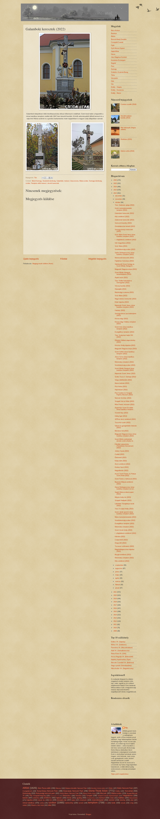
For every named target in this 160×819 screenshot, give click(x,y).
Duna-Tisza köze (98, 790)
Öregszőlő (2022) (120, 543)
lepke (73, 800)
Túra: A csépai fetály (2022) (124, 509)
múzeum (83, 800)
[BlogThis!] (45, 178)
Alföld (26, 788)
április (117, 578)
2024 (115, 187)
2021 (115, 592)
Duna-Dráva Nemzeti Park (47, 791)
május (117, 575)
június (117, 572)
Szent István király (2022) (123, 530)
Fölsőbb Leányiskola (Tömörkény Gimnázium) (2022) (124, 446)
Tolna (113, 75)
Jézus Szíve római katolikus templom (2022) (124, 357)
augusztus (119, 568)
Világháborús (128, 795)
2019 (115, 598)
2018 (115, 602)
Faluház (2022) (120, 310)
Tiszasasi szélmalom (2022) (124, 546)
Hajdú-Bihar (115, 51)
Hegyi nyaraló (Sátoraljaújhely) (121, 665)
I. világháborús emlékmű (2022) (125, 240)
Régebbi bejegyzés (97, 259)
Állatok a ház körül (37, 805)
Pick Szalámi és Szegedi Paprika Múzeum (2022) (124, 394)
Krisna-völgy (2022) (121, 318)
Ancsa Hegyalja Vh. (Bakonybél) (122, 656)
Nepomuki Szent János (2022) (125, 373)
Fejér (112, 45)
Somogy (114, 69)
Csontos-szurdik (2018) (128, 104)
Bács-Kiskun (115, 30)
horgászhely (91, 798)
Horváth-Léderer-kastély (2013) (126, 117)
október (118, 202)
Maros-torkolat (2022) (122, 383)
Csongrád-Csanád (117, 42)
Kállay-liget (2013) (121, 416)
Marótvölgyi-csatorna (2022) (124, 292)
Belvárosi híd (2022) (121, 431)
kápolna (30, 800)
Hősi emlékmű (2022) (122, 216)
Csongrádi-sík (27, 791)
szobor (28, 183)
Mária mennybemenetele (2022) (125, 517)
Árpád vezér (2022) (121, 277)
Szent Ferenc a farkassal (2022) (126, 479)
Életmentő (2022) (120, 457)
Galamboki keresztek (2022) (124, 213)
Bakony (58, 788)
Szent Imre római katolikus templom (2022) (124, 328)
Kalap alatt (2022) (121, 461)
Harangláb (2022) (120, 289)
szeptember (119, 565)
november (118, 199)
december (118, 196)
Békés (113, 36)
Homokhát (129, 791)
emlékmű (47, 798)
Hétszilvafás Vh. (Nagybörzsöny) (122, 668)
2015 (115, 611)
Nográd (113, 63)
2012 (115, 621)
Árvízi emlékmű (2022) (122, 464)
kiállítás (121, 798)
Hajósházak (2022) (121, 390)
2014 (115, 615)
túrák (113, 803)
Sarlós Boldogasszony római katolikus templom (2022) (124, 253)
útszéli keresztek (53, 183)
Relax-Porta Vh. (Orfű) (118, 653)
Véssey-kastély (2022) (122, 286)
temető (81, 803)
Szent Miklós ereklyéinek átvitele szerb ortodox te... (124, 440)
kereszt (66, 181)
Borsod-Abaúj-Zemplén (119, 39)
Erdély (117, 791)
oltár (131, 800)
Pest (112, 66)
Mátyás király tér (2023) (123, 497)
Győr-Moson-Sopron (118, 48)
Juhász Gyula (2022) (122, 451)
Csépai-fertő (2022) (121, 540)
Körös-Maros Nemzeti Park (69, 793)
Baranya (114, 33)
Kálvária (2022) (120, 536)
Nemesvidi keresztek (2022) (124, 258)
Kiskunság (27, 793)
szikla (42, 803)
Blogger (88, 814)
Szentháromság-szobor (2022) (125, 249)
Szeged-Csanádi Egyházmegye (108, 795)
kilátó (112, 798)
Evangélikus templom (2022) (124, 332)
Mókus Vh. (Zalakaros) (119, 645)
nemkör (112, 800)
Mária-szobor (83, 181)
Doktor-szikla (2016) (127, 151)
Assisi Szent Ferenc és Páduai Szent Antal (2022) (125, 474)
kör (50, 800)
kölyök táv (41, 800)
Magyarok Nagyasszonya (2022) (126, 269)
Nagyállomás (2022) (121, 470)
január (117, 588)
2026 (115, 180)
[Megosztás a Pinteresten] (52, 178)
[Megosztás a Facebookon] (49, 178)
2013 (115, 618)
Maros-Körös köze (89, 793)
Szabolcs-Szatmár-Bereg (119, 72)
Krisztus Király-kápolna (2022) (125, 345)
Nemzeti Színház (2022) (123, 398)
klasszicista (74, 181)
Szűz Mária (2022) (121, 246)
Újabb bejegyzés (31, 259)
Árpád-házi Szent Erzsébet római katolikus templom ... (125, 408)
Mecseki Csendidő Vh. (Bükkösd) (122, 662)
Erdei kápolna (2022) (122, 302)
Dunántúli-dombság (49, 181)
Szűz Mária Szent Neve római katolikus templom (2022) (125, 235)
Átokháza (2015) (126, 139)
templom (93, 802)
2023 (115, 190)
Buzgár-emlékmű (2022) (123, 554)
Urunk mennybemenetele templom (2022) (123, 209)
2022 (115, 193)
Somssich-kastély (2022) (123, 223)
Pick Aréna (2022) (121, 386)
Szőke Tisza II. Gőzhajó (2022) (125, 377)
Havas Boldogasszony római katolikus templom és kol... (125, 488)
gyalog (79, 798)
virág (131, 803)
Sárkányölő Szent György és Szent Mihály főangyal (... (124, 265)
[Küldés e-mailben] (43, 178)
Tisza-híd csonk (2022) (122, 422)
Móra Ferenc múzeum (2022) (124, 404)
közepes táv (62, 800)
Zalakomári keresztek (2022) (124, 220)
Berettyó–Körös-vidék (98, 788)
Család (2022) (119, 454)
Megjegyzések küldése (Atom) (42, 263)
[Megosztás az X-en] (47, 178)
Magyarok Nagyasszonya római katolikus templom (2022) (125, 435)
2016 (115, 608)
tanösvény (69, 803)
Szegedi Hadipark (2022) (123, 500)
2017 (115, 605)
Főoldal (63, 259)
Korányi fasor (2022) (121, 467)
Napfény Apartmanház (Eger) (121, 659)
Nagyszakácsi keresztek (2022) (125, 299)
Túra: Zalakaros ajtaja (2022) (124, 205)
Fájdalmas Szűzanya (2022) (124, 261)
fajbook (59, 798)
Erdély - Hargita (116, 87)
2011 (115, 624)
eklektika (36, 798)
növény (122, 800)
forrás (69, 798)
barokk (25, 798)
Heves (113, 54)
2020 (115, 595)
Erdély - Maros (116, 93)
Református (67, 795)
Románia (79, 795)
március (118, 581)
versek (123, 803)
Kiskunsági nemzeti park (45, 793)
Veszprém (114, 78)
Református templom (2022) (124, 362)
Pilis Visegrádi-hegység (38, 795)
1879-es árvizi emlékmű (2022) (125, 419)
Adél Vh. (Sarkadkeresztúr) (120, 651)
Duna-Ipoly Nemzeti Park (73, 791)
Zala (112, 81)
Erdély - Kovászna (117, 90)
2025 (115, 183)
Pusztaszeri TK (54, 795)
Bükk (111, 788)
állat (49, 805)
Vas (112, 84)
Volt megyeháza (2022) (122, 243)
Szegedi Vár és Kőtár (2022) (124, 401)
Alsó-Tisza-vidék (44, 788)
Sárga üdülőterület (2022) (123, 380)
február (117, 584)
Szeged (89, 795)
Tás (126, 728)
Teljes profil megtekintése (119, 774)
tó (106, 803)
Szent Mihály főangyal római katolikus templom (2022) (124, 369)
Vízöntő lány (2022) (121, 413)
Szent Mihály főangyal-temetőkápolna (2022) (123, 273)
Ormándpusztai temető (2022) (125, 226)
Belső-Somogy (37, 181)
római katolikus (28, 803)
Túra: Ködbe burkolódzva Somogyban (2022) (123, 281)
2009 (115, 631)
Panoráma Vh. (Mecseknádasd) (121, 647)
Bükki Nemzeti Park (125, 788)
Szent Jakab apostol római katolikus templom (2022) (124, 513)
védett (25, 805)
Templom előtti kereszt (39, 183)
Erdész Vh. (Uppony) (118, 642)
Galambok (60, 181)
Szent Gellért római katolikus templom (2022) (124, 352)
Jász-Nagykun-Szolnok (119, 57)
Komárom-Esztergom (118, 60)
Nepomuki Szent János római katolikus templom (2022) (125, 306)
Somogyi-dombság (95, 181)
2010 (115, 628)
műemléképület (98, 800)
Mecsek (103, 793)
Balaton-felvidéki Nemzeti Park (76, 788)
